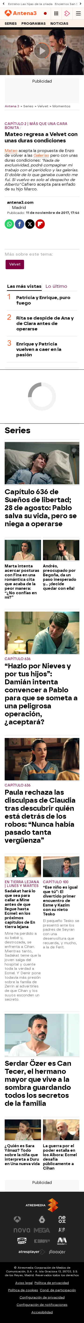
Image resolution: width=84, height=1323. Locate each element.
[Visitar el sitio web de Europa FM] (42, 1241)
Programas (33, 24)
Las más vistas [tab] (24, 286)
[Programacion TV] (56, 13)
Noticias (59, 24)
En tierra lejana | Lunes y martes (22, 884)
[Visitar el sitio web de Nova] (22, 1230)
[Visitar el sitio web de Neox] (62, 1219)
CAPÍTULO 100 (55, 882)
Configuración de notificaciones (42, 1305)
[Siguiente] (80, 4)
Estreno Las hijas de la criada (30, 4)
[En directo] (45, 13)
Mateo (11, 150)
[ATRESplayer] (67, 13)
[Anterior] (3, 4)
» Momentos (60, 106)
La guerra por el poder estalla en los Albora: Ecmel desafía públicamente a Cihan (60, 1157)
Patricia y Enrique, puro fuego (43, 300)
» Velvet (41, 106)
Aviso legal (24, 1283)
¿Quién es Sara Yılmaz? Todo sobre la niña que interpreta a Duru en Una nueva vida (22, 1155)
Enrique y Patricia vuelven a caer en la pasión (38, 349)
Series (11, 24)
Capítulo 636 (18, 659)
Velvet (15, 264)
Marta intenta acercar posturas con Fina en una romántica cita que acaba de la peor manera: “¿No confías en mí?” (22, 582)
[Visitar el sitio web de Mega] (42, 1230)
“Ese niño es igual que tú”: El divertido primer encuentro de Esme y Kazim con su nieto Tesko (60, 900)
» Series (27, 106)
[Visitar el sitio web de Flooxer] (57, 1251)
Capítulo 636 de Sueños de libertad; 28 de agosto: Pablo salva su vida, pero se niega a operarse (41, 508)
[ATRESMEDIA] (42, 1205)
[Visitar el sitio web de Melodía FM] (62, 1241)
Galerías (41, 155)
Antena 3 (12, 106)
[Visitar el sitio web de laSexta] (42, 1219)
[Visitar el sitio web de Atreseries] (62, 1230)
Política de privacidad (52, 1283)
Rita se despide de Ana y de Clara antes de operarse (45, 323)
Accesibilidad (42, 1312)
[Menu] (78, 13)
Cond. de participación (58, 1290)
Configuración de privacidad (42, 1297)
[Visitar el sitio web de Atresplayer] (32, 1251)
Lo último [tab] (56, 286)
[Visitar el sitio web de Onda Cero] (22, 1241)
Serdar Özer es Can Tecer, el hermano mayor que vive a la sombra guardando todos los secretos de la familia (38, 1083)
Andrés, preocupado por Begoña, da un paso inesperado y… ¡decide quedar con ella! (59, 577)
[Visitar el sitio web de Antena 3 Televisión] (22, 1219)
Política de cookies (23, 1290)
